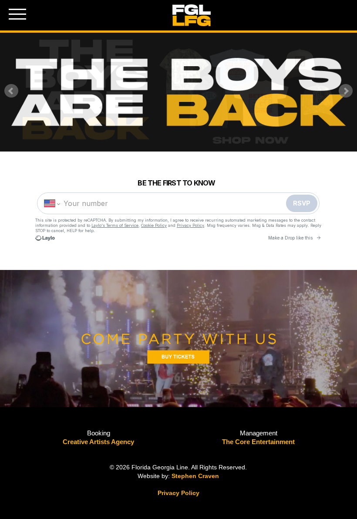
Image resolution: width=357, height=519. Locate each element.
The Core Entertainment (258, 441)
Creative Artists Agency (98, 441)
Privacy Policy (178, 492)
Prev (11, 91)
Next (346, 91)
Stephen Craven (195, 475)
